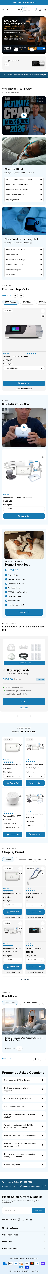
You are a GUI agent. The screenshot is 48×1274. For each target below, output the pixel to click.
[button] (32, 354)
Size (27, 901)
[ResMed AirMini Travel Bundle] (35, 747)
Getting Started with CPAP (15, 194)
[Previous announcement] (3, 2)
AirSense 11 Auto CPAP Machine (15, 356)
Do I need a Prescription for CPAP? (19, 179)
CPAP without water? (13, 254)
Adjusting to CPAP (12, 200)
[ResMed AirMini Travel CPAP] (12, 747)
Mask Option (7, 505)
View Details (24, 708)
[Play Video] (24, 427)
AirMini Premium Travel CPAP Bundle (17, 497)
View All (5, 1059)
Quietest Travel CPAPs (14, 264)
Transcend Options (9, 823)
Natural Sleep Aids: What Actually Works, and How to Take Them (23, 1039)
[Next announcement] (45, 2)
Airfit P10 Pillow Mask (34, 893)
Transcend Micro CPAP (12, 816)
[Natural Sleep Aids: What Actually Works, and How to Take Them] (24, 1021)
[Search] (8, 9)
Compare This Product (24, 389)
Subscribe (38, 1210)
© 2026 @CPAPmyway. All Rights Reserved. (24, 1258)
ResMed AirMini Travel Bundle (34, 765)
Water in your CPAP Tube (15, 249)
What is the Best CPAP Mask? (17, 189)
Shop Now (23, 612)
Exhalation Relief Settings (15, 259)
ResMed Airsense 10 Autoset (33, 948)
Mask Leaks (10, 275)
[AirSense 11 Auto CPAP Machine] (24, 329)
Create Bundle (25, 663)
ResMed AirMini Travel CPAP (12, 765)
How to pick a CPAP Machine (17, 184)
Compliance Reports (13, 270)
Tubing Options (8, 364)
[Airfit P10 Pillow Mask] (35, 876)
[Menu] (3, 9)
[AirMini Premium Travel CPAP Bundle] (24, 471)
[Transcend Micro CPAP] (12, 798)
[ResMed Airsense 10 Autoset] (35, 931)
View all (5, 295)
